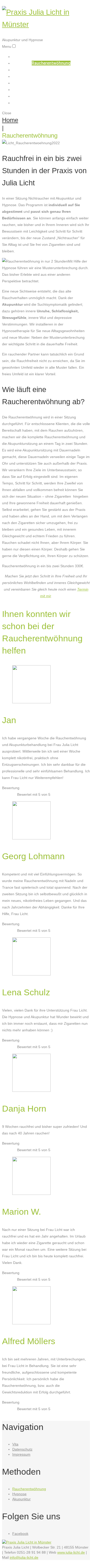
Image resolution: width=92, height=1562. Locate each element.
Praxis (51, 82)
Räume (51, 89)
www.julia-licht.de (71, 1552)
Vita (51, 96)
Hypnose (51, 76)
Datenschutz (22, 1449)
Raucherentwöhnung (51, 63)
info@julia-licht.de (24, 1557)
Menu (6, 46)
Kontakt (51, 102)
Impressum (21, 1454)
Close (6, 113)
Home (51, 56)
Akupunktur (51, 69)
